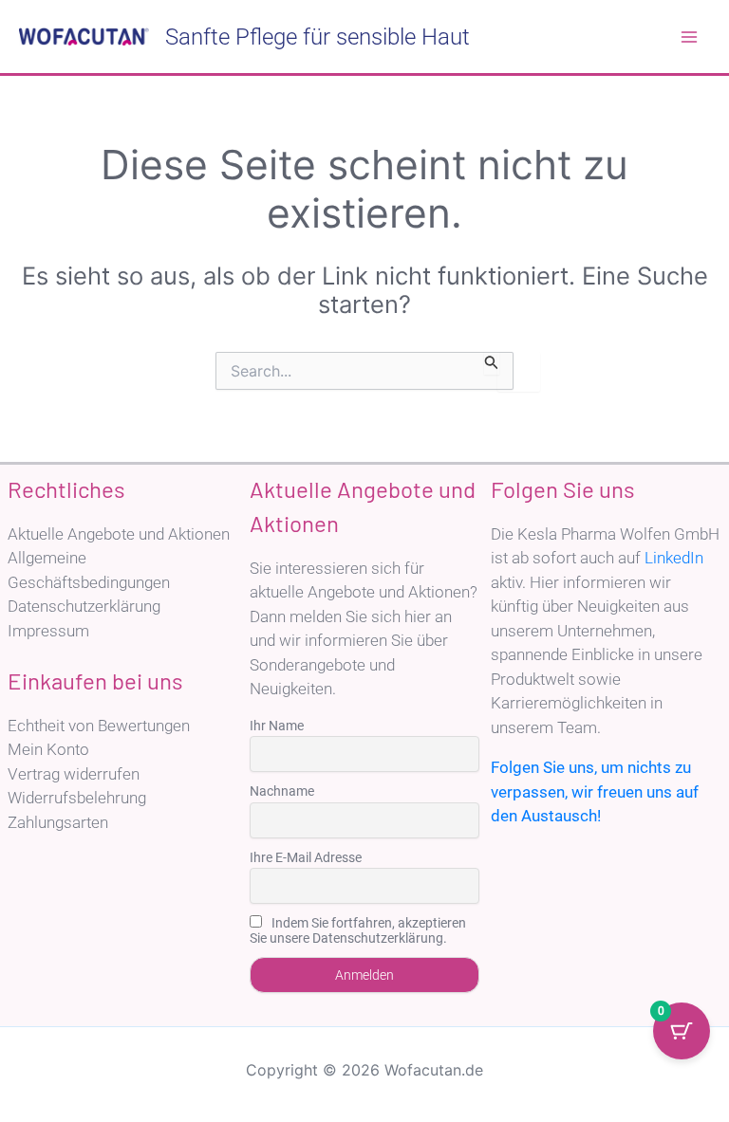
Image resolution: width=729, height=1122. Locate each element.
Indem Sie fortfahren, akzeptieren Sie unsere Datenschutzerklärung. (358, 930)
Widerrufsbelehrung (77, 797)
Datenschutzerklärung (84, 606)
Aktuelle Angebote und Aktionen (119, 533)
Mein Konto (48, 749)
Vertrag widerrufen (74, 773)
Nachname (282, 791)
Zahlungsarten (58, 822)
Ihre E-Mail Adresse (306, 857)
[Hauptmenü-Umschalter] (689, 37)
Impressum (48, 630)
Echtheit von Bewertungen (99, 725)
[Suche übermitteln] (491, 363)
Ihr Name (277, 725)
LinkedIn (674, 557)
